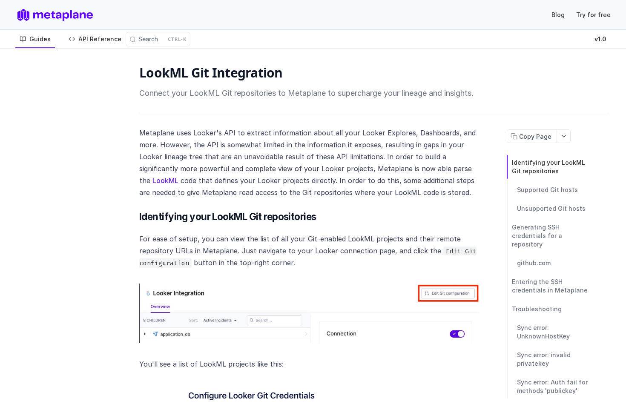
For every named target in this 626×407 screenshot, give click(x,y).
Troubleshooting (537, 308)
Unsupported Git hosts (551, 208)
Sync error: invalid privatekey (544, 359)
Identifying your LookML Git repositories (548, 167)
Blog (558, 14)
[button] (309, 313)
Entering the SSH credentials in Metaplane (550, 286)
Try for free (593, 14)
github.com (534, 263)
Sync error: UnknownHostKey (543, 332)
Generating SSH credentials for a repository (537, 236)
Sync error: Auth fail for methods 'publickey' (552, 386)
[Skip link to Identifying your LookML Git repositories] (134, 217)
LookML (165, 180)
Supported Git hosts (547, 189)
